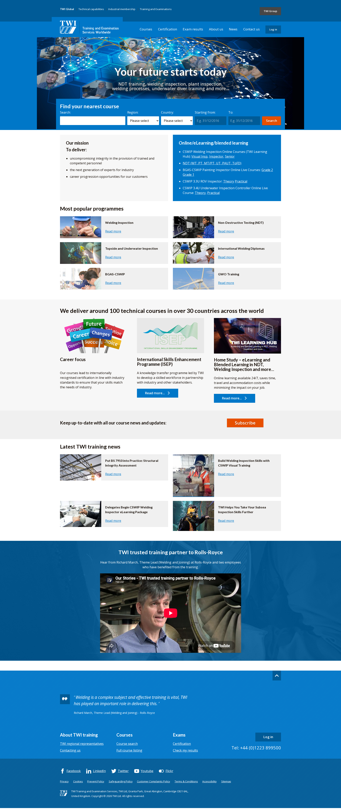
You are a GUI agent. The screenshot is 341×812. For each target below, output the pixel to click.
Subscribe (245, 423)
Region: (132, 112)
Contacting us (70, 750)
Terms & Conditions (186, 781)
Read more (113, 231)
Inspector (216, 156)
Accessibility (209, 781)
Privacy (64, 781)
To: (230, 112)
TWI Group (270, 11)
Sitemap (226, 781)
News (233, 29)
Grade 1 (188, 174)
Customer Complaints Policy (153, 781)
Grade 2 (267, 170)
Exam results (193, 29)
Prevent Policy (95, 781)
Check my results (185, 750)
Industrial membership (121, 9)
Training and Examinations (156, 9)
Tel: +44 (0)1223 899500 (256, 748)
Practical (241, 181)
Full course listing (129, 750)
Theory (228, 181)
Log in (273, 29)
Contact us (251, 29)
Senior (230, 156)
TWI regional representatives (82, 743)
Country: (167, 112)
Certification (167, 29)
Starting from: (205, 112)
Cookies (78, 781)
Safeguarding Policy (121, 781)
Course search (127, 743)
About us (216, 29)
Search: (65, 112)
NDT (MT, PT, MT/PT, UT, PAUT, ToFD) (212, 163)
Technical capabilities (91, 9)
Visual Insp (199, 156)
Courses (146, 29)
